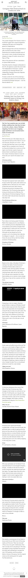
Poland (11, 94)
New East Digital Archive (14, 2)
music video (12, 563)
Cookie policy (16, 576)
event (24, 87)
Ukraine (15, 94)
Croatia (16, 92)
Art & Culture (10, 6)
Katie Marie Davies (8, 38)
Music (4, 92)
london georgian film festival (7, 87)
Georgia (15, 6)
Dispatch (19, 6)
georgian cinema (19, 87)
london (14, 87)
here (12, 82)
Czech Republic (22, 92)
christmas (16, 563)
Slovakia (8, 92)
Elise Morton (7, 136)
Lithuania (7, 94)
